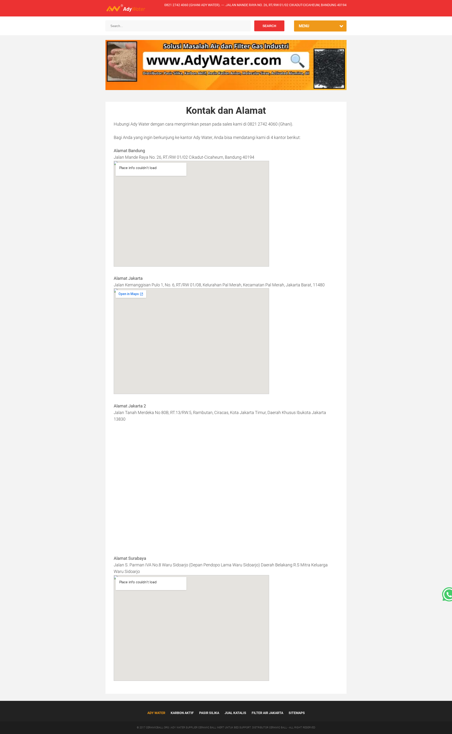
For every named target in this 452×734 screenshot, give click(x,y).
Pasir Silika (209, 713)
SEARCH (269, 26)
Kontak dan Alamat (226, 110)
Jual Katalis (235, 713)
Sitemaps (297, 713)
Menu (304, 26)
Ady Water (156, 713)
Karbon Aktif (182, 713)
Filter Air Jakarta (267, 713)
